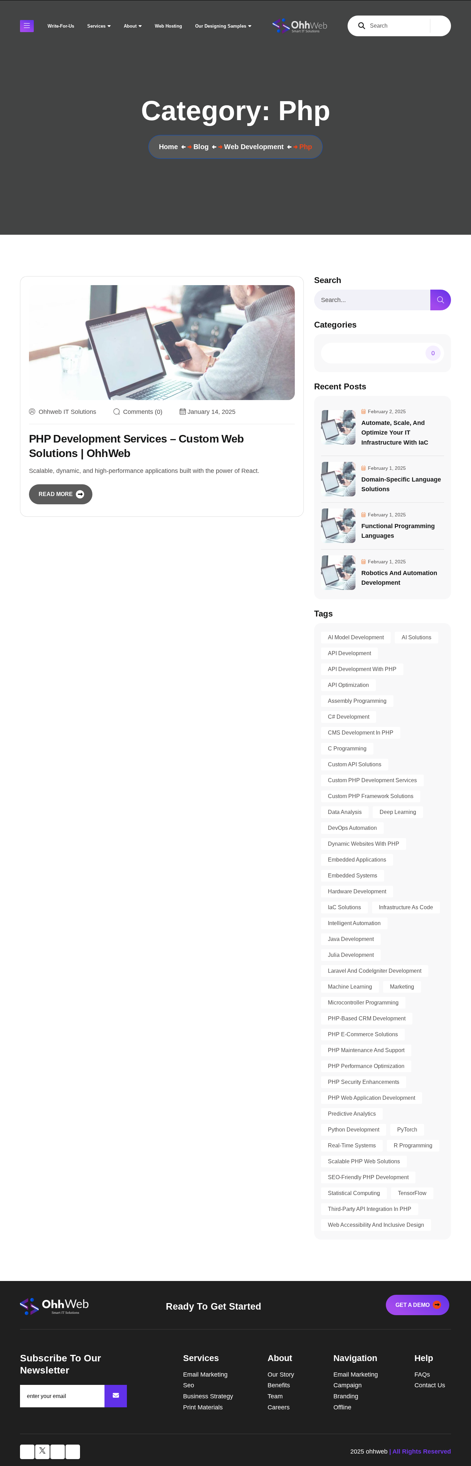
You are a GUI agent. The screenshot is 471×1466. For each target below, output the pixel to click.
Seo (188, 1385)
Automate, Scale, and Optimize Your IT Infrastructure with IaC (394, 432)
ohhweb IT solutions (67, 411)
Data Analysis (345, 812)
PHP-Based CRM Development (366, 1018)
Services (96, 26)
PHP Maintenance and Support (366, 1050)
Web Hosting (168, 26)
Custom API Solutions (354, 764)
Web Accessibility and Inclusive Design (376, 1225)
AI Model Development (356, 637)
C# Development (348, 717)
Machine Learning (350, 987)
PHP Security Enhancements (363, 1082)
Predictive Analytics (352, 1114)
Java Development (351, 939)
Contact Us (429, 1385)
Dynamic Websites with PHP (363, 844)
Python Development (353, 1130)
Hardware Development (357, 891)
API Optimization (348, 685)
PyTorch (407, 1130)
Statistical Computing (354, 1193)
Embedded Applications (357, 860)
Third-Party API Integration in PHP (369, 1209)
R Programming (413, 1145)
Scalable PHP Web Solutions (364, 1161)
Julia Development (351, 955)
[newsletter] (115, 1396)
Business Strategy (208, 1396)
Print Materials (203, 1407)
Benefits (279, 1385)
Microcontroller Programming (363, 1003)
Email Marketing (205, 1374)
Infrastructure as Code (406, 907)
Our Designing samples (220, 26)
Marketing (402, 987)
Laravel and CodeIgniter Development (374, 971)
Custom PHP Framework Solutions (370, 796)
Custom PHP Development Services (372, 780)
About (130, 26)
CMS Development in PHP (360, 733)
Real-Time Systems (352, 1145)
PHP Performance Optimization (366, 1066)
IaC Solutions (344, 907)
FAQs (422, 1374)
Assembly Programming (357, 701)
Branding (345, 1396)
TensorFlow (412, 1193)
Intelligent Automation (354, 923)
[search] (440, 300)
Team (275, 1396)
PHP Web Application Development (371, 1098)
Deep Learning (398, 812)
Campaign (347, 1385)
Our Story (281, 1374)
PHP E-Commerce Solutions (363, 1034)
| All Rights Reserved (420, 1451)
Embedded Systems (352, 875)
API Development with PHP (362, 669)
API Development (349, 653)
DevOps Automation (352, 828)
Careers (279, 1407)
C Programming (347, 748)
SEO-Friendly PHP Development (368, 1177)
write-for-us (61, 26)
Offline (342, 1407)
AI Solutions (416, 637)
